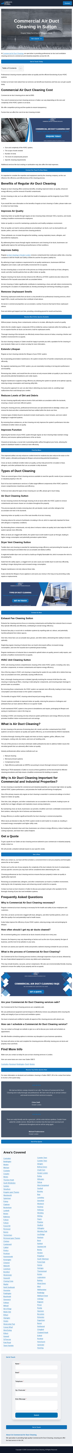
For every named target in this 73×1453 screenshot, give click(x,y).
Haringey (40, 1268)
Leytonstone (41, 1277)
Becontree (40, 1314)
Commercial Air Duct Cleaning (13, 53)
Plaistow (40, 1222)
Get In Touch (36, 1427)
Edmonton (40, 1317)
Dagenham (41, 1320)
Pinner (39, 1305)
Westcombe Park (9, 1324)
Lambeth (6, 1210)
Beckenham (7, 1207)
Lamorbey (40, 1197)
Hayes (39, 1219)
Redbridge (40, 1292)
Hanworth (6, 1278)
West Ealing (7, 1330)
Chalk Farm (41, 1170)
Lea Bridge (41, 1234)
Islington (40, 1164)
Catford (5, 1247)
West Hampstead (43, 1185)
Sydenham (7, 1198)
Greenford (40, 1200)
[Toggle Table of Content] (19, 68)
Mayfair (5, 1284)
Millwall (6, 1306)
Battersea (6, 1217)
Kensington (7, 1260)
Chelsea (6, 1241)
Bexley (39, 1250)
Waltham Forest (42, 1296)
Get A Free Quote (36, 1141)
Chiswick (6, 1263)
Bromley (40, 1191)
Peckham (6, 1253)
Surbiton (6, 1186)
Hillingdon (40, 1228)
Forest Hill (6, 1226)
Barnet (39, 1323)
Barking (39, 1280)
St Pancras (7, 1339)
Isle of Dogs (7, 1309)
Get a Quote (35, 38)
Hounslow (6, 1290)
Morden (32, 1064)
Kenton (39, 1274)
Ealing (39, 1176)
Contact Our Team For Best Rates (36, 170)
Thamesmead (42, 1271)
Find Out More (36, 450)
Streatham (6, 1189)
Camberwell (7, 1244)
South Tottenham (43, 1259)
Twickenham (7, 1235)
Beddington (20, 1064)
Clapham (6, 1204)
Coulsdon (6, 1171)
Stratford (40, 1225)
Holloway (40, 1210)
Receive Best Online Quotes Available (36, 317)
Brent (39, 1240)
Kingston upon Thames (11, 1192)
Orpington (6, 1318)
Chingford (40, 1329)
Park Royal (7, 1342)
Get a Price (36, 854)
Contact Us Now (36, 612)
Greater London (42, 1173)
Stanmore (40, 1311)
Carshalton (5, 1064)
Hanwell (6, 1336)
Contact (67, 3)
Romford (40, 1338)
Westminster (7, 1275)
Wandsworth (7, 1195)
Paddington (7, 1293)
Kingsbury (40, 1256)
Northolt (40, 1243)
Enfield (39, 1335)
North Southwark (9, 1287)
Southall (40, 1188)
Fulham (6, 1220)
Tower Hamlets (8, 1345)
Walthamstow (41, 1289)
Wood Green (41, 1283)
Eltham (5, 1315)
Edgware (40, 1302)
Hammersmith (8, 1256)
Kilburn (5, 1333)
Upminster (40, 1345)
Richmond (6, 1229)
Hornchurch (41, 1342)
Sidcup (39, 1182)
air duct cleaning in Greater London (19, 255)
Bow (38, 1194)
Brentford (6, 1272)
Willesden (40, 1179)
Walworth (6, 1266)
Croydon (6, 1174)
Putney (5, 1201)
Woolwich (40, 1204)
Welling (39, 1216)
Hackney (40, 1207)
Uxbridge (40, 1299)
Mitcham (6, 1167)
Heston (5, 1321)
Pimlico (5, 1250)
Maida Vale (7, 1312)
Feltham (6, 1302)
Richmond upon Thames (11, 1238)
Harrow (39, 1265)
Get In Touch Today (36, 61)
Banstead (12, 1064)
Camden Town (42, 1158)
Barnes (5, 1232)
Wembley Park (42, 1231)
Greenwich (7, 1299)
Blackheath (7, 1296)
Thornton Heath (8, 1180)
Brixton (5, 1213)
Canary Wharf (8, 1327)
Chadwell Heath (42, 1332)
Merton (5, 1177)
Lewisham (6, 1269)
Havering (40, 1348)
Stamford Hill (41, 1246)
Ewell (27, 1064)
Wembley (40, 1213)
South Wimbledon (9, 1183)
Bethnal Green (42, 1167)
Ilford (39, 1286)
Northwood (41, 1326)
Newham (40, 1237)
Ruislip (39, 1308)
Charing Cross (8, 1281)
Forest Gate (41, 1262)
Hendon (40, 1253)
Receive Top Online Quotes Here (36, 1070)
